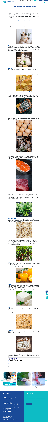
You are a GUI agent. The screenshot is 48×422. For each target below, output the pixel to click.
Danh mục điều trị (15, 398)
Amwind (19, 419)
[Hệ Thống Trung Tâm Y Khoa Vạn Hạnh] (9, 2)
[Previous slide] (2, 380)
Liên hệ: (42, 0)
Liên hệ (42, 2)
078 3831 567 (6, 409)
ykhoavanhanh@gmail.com (8, 411)
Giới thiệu (17, 2)
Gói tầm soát (21, 2)
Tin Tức (34, 2)
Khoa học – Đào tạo (38, 2)
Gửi (29, 403)
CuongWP (16, 419)
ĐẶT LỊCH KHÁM (37, 0)
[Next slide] (46, 380)
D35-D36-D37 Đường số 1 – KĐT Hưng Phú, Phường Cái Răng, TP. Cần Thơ (7, 403)
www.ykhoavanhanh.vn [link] (15, 366)
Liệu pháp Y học (30, 2)
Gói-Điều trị (25, 2)
